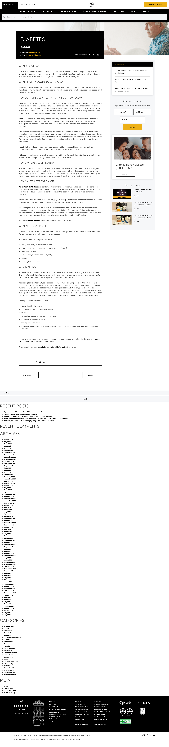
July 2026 (7, 442)
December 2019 (9, 562)
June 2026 (8, 444)
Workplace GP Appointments (102, 711)
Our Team (119, 11)
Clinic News (8, 635)
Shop (133, 11)
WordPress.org (9, 693)
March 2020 (8, 560)
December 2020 (10, 556)
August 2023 (8, 505)
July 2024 (7, 488)
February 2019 (9, 584)
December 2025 (10, 457)
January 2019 (9, 586)
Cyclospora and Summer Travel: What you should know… (25, 412)
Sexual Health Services (82, 714)
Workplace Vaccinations (100, 717)
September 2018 (10, 593)
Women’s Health (79, 719)
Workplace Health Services (101, 704)
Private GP (48, 11)
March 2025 (8, 475)
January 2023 (9, 521)
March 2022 (8, 538)
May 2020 (7, 558)
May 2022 (7, 534)
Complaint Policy (64, 735)
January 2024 (9, 496)
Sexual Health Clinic (95, 11)
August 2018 (8, 595)
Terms (35, 735)
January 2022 (9, 542)
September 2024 (10, 483)
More (146, 11)
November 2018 (9, 589)
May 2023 (7, 512)
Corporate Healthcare (12, 637)
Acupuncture (9, 626)
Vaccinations (68, 11)
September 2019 (10, 569)
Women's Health (10, 675)
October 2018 (9, 591)
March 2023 (8, 516)
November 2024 (10, 479)
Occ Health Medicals (100, 722)
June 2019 (7, 575)
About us (16, 735)
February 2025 (9, 477)
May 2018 (7, 602)
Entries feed (8, 688)
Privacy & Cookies (44, 735)
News (6, 659)
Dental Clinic (8, 642)
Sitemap (87, 735)
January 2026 (9, 455)
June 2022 (8, 532)
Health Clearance (10, 653)
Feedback (73, 735)
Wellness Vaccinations (81, 709)
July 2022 (7, 529)
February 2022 (9, 540)
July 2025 (7, 468)
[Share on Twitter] (94, 55)
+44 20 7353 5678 (53, 706)
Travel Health (9, 670)
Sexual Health (9, 668)
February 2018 (9, 606)
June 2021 (7, 551)
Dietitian (7, 644)
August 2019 (8, 571)
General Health (9, 648)
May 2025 (7, 470)
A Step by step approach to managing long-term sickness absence (29, 421)
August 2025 (8, 466)
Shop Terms (80, 735)
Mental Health (9, 657)
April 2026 (7, 448)
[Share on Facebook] (90, 55)
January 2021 (9, 553)
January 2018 (9, 608)
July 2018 (7, 597)
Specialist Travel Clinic (81, 706)
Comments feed (10, 690)
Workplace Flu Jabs (99, 714)
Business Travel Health (100, 719)
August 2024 (8, 486)
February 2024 (9, 494)
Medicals (77, 727)
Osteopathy (8, 664)
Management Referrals (100, 709)
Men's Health (9, 655)
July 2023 (7, 507)
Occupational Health (11, 661)
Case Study (8, 631)
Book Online (52, 704)
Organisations (28, 5)
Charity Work (9, 633)
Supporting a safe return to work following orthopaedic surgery (28, 416)
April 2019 (7, 580)
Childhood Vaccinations (82, 711)
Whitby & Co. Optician (81, 724)
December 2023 (10, 499)
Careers (30, 735)
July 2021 (7, 549)
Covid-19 (7, 639)
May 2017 (7, 613)
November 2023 (10, 501)
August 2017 (8, 610)
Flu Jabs (7, 646)
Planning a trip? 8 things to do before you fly (20, 414)
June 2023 (8, 510)
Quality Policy (54, 735)
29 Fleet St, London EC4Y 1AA (57, 709)
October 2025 (9, 461)
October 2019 (9, 567)
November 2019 (9, 564)
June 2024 (8, 490)
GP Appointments (80, 704)
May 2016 (7, 615)
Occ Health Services (100, 706)
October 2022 (9, 525)
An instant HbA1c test (28, 187)
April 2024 (7, 492)
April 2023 (7, 514)
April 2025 (7, 472)
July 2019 (7, 573)
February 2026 (9, 453)
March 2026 (8, 450)
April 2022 (7, 536)
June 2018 (7, 600)
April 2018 (7, 604)
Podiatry (7, 666)
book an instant (33, 220)
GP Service (8, 650)
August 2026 (8, 440)
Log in (6, 686)
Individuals (9, 5)
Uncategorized (9, 672)
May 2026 (7, 446)
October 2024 (9, 481)
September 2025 (10, 464)
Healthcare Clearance (100, 724)
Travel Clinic (27, 11)
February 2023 (9, 518)
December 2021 (9, 545)
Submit (132, 127)
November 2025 (10, 459)
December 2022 (10, 523)
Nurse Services (79, 717)
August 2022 (8, 527)
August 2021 (8, 547)
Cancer (6, 628)
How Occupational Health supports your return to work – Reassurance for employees (36, 418)
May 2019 (7, 578)
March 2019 (8, 582)
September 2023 (10, 503)
